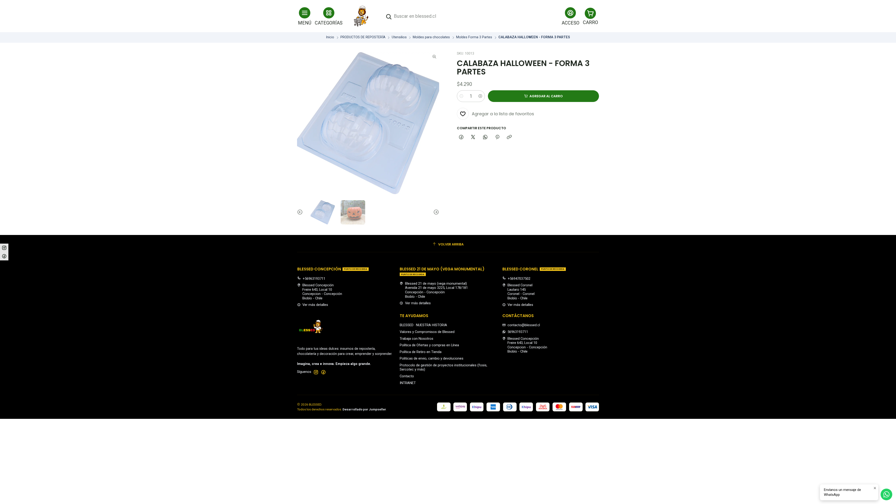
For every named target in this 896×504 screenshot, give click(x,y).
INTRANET (408, 383)
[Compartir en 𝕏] (473, 137)
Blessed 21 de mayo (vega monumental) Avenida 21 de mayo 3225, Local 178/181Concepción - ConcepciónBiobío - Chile (436, 290)
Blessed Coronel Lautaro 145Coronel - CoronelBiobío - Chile (521, 291)
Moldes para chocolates (431, 37)
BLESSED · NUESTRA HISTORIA (423, 325)
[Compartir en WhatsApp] (485, 137)
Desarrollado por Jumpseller (364, 409)
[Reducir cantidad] (461, 96)
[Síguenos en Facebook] (323, 372)
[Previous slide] (300, 212)
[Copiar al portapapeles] (509, 137)
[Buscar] (389, 16)
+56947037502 (519, 278)
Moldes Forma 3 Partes (474, 37)
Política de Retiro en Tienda (420, 352)
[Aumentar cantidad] (480, 96)
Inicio (330, 37)
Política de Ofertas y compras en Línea (429, 345)
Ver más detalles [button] (315, 305)
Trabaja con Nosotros (416, 338)
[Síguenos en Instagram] (315, 372)
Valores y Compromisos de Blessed (427, 332)
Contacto (407, 376)
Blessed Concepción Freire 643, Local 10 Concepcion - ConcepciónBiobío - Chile (322, 291)
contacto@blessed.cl (524, 325)
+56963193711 (314, 278)
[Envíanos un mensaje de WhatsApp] (886, 494)
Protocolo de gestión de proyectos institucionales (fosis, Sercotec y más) (443, 367)
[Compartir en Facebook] (461, 137)
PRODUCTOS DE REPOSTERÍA (362, 37)
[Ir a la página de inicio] (361, 16)
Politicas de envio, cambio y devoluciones (431, 358)
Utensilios (399, 37)
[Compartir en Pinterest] (497, 137)
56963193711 (518, 332)
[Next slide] (435, 212)
